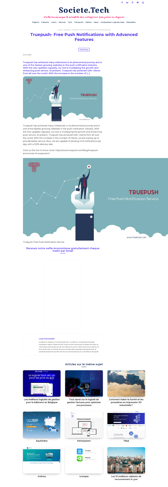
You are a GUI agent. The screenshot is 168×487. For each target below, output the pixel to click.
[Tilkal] (126, 425)
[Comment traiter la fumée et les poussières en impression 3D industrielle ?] (126, 383)
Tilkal (126, 441)
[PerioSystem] (84, 425)
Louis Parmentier (47, 339)
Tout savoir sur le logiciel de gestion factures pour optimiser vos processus (84, 402)
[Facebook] (122, 3)
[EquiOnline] (42, 425)
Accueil (59, 30)
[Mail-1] (138, 3)
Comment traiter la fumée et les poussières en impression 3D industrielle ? (126, 402)
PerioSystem (84, 441)
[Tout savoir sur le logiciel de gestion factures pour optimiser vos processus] (84, 383)
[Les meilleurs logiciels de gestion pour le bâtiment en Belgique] (42, 383)
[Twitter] (132, 3)
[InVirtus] (42, 460)
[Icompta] (84, 460)
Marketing (67, 30)
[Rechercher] (143, 3)
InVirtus (42, 476)
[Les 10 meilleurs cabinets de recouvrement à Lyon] (126, 460)
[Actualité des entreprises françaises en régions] (84, 10)
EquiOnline (42, 441)
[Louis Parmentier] (30, 345)
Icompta (83, 476)
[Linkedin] (127, 3)
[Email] (121, 55)
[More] (126, 55)
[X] (110, 55)
